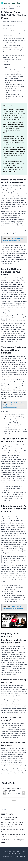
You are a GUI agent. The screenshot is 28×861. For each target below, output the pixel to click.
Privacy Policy (15, 851)
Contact (9, 851)
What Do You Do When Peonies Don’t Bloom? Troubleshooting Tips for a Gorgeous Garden (12, 824)
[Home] (1, 7)
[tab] (12, 800)
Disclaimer (17, 853)
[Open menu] (25, 3)
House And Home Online (19, 856)
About (4, 851)
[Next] (23, 793)
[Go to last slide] (4, 793)
